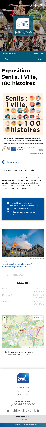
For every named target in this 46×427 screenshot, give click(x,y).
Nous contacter (23, 401)
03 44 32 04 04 (8, 261)
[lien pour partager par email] (15, 275)
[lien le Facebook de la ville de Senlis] (22, 420)
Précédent (38, 54)
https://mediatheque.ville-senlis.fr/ (17, 264)
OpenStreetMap (32, 347)
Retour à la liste (10, 54)
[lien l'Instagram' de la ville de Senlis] (26, 420)
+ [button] (4, 317)
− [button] (4, 320)
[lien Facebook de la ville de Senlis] (35, 5)
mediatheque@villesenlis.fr (14, 267)
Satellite (38, 318)
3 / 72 (5, 59)
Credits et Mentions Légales (25, 425)
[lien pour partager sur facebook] (17, 275)
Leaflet (24, 347)
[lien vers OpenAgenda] (30, 5)
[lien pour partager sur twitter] (20, 275)
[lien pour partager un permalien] (22, 275)
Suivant (39, 59)
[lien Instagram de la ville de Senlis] (40, 5)
